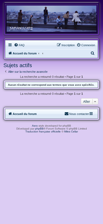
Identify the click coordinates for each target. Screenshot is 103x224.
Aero (35, 125)
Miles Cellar (71, 131)
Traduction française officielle (43, 131)
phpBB (39, 128)
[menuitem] (19, 45)
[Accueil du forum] (51, 19)
